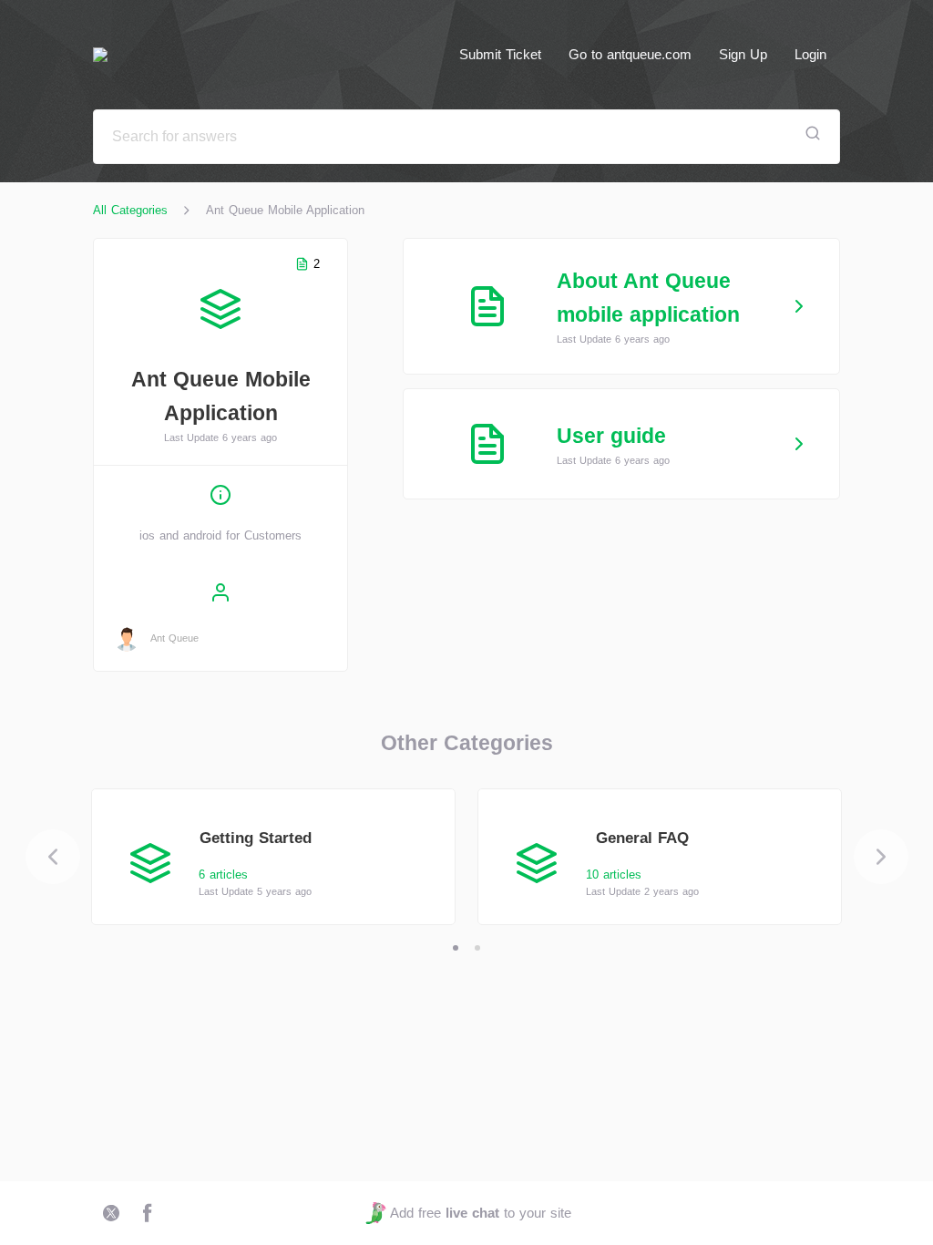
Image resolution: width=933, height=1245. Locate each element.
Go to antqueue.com (630, 54)
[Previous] (53, 856)
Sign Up (743, 54)
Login (810, 54)
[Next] (881, 856)
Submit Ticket (500, 54)
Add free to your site (480, 1212)
